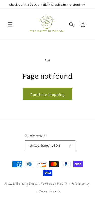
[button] (10, 24)
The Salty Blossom (28, 183)
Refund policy (81, 183)
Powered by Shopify (54, 183)
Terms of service (50, 191)
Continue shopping (47, 94)
